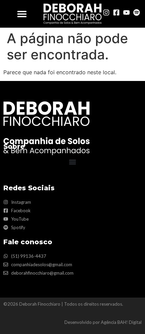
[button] (21, 13)
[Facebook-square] (116, 12)
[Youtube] (126, 12)
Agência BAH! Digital (121, 322)
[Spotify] (136, 12)
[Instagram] (106, 12)
